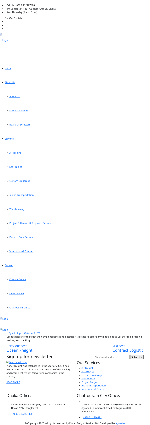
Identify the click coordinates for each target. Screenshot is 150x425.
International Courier (21, 251)
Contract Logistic (128, 350)
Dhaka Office (16, 293)
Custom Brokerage (19, 181)
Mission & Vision (18, 110)
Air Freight (15, 152)
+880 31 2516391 (92, 417)
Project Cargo (89, 382)
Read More (13, 382)
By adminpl (14, 333)
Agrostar (120, 423)
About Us (10, 82)
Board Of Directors (19, 124)
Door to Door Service (21, 237)
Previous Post (17, 346)
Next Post (118, 346)
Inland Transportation (21, 195)
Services (9, 138)
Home (8, 68)
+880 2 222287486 (23, 413)
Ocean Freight (19, 350)
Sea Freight (15, 166)
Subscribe (136, 357)
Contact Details (17, 279)
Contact (9, 265)
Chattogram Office (19, 307)
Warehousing (16, 209)
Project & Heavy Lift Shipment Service (30, 223)
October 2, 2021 (33, 333)
